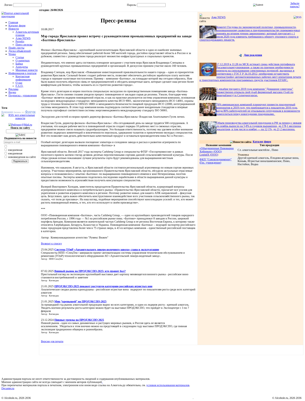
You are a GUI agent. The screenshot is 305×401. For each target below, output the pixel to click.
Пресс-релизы (24, 44)
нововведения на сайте (21, 156)
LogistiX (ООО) (208, 154)
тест (23, 112)
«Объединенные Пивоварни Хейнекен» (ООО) (216, 150)
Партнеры (17, 112)
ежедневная (14, 149)
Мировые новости (27, 70)
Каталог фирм (16, 25)
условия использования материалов (167, 385)
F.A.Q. (19, 85)
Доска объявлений (19, 50)
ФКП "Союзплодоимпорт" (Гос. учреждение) (215, 161)
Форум (30, 111)
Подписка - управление (22, 95)
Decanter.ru (7, 388)
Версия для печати (52, 341)
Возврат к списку (51, 243)
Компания (7, 111)
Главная (13, 22)
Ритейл (20, 41)
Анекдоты (22, 66)
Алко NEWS (23, 38)
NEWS (218, 17)
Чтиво (12, 54)
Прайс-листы (16, 47)
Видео (12, 92)
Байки (19, 63)
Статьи (20, 57)
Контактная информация (23, 78)
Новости (13, 28)
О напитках (23, 60)
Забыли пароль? (295, 5)
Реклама (13, 89)
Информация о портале (22, 73)
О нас (19, 82)
